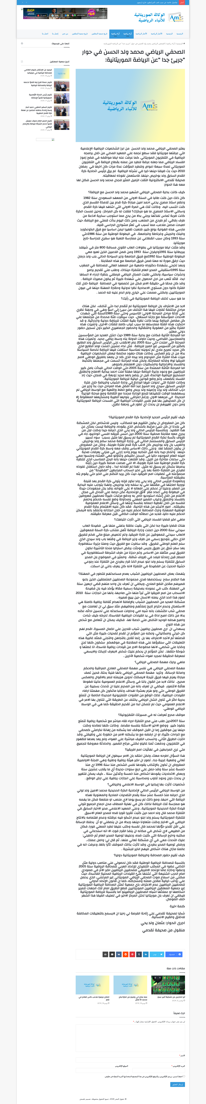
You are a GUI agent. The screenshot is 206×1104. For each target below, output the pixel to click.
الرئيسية (180, 34)
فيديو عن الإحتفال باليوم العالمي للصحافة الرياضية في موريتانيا (38, 71)
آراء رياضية (127, 34)
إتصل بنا (55, 34)
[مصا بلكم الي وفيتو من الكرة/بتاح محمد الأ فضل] (130, 985)
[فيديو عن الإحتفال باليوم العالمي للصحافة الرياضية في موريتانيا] (61, 73)
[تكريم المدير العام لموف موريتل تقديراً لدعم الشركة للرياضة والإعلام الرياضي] (61, 124)
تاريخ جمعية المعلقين (99, 34)
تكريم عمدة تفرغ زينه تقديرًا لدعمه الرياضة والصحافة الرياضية (38, 83)
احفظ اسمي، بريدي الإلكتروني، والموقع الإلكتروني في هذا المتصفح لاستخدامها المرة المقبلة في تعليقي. (143, 1076)
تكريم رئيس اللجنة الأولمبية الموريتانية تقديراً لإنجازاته (40, 96)
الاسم (182, 1055)
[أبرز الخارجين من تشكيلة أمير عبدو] (168, 985)
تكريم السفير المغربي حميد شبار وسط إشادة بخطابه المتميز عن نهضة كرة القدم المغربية (36, 110)
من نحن (65, 34)
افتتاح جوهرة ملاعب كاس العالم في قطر (94, 998)
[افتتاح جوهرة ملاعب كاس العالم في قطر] (92, 985)
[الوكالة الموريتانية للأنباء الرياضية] (159, 17)
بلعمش (82, 1099)
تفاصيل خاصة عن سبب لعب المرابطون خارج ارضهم (157, 2)
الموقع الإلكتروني (121, 1066)
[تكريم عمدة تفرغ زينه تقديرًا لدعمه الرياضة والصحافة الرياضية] (61, 86)
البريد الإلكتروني (178, 1066)
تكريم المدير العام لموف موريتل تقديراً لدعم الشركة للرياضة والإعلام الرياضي (37, 124)
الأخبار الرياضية (156, 34)
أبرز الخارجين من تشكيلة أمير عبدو (171, 997)
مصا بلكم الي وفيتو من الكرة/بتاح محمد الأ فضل (133, 998)
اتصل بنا (45, 34)
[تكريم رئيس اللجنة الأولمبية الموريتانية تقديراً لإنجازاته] (61, 98)
